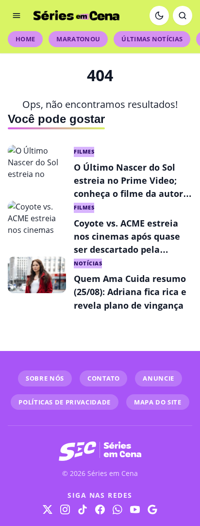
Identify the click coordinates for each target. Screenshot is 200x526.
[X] (47, 509)
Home (25, 39)
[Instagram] (65, 509)
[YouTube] (135, 509)
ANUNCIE (158, 378)
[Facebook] (100, 509)
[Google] (152, 509)
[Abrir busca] (182, 15)
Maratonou (78, 39)
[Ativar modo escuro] (159, 15)
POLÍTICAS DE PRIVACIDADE (64, 402)
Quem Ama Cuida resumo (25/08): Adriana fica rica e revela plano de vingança (130, 292)
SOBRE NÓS (45, 378)
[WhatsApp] (117, 509)
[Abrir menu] (16, 15)
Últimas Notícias (152, 39)
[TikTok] (82, 509)
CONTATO (103, 378)
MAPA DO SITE (158, 402)
